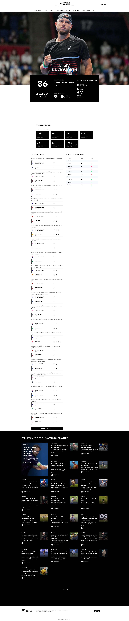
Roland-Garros (59, 10)
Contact (59, 609)
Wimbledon (76, 10)
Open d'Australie (86, 10)
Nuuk (70, 619)
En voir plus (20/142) (47, 428)
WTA (51, 10)
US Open (68, 10)
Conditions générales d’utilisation (41, 609)
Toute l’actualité (38, 10)
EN (105, 4)
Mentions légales (65, 609)
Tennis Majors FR (64, 3)
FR (104, 4)
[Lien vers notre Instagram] (99, 611)
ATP (46, 10)
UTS (94, 10)
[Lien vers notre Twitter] (97, 611)
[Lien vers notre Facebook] (95, 611)
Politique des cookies (52, 609)
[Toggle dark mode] (102, 4)
